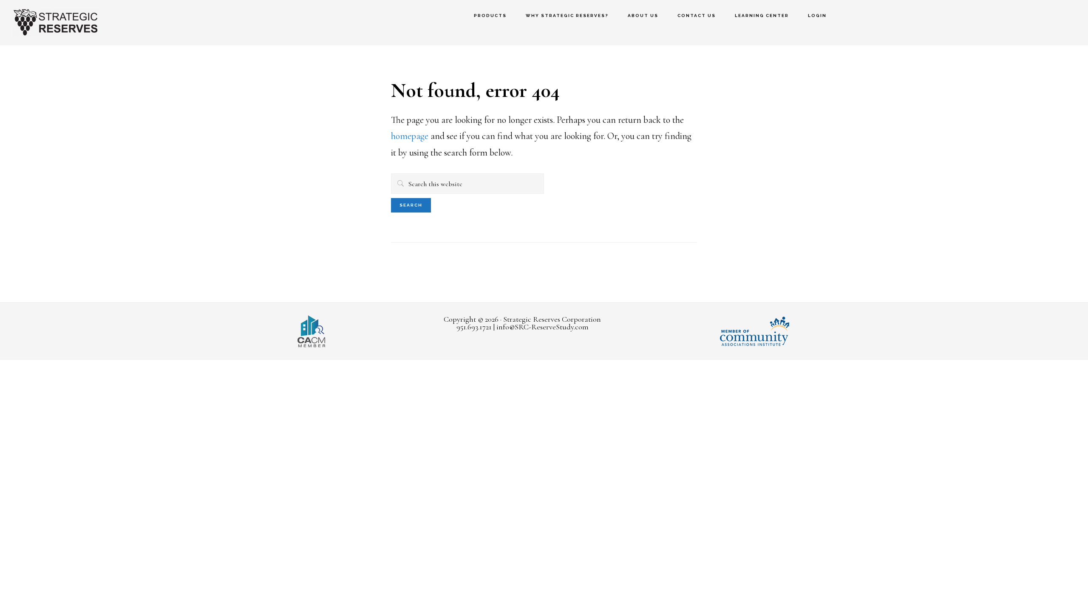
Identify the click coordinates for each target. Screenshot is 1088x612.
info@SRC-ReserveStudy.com (542, 327)
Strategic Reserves (55, 22)
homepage (409, 136)
